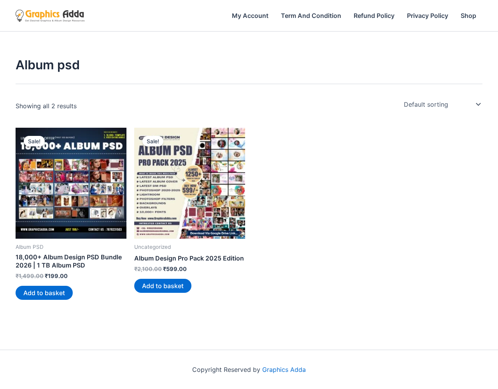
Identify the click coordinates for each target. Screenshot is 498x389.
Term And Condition (311, 15)
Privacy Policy (427, 15)
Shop (468, 15)
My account (250, 15)
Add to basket (44, 293)
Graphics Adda (284, 369)
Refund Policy (374, 15)
